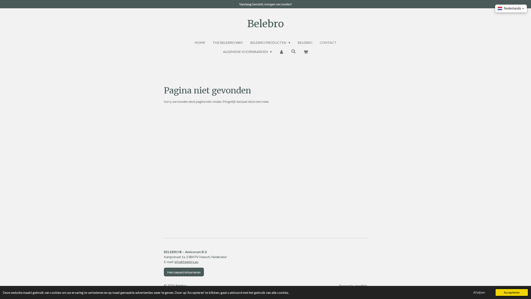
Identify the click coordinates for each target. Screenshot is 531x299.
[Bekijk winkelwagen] (306, 51)
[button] (511, 8)
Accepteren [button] (512, 292)
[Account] (281, 51)
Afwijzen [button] (479, 292)
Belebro (265, 23)
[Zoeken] (293, 51)
